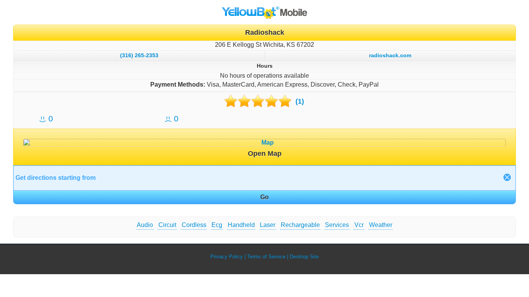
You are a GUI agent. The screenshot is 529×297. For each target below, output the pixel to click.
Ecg (216, 225)
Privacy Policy (226, 256)
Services (337, 225)
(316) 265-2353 (139, 55)
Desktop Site (304, 256)
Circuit (167, 225)
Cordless (194, 225)
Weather (380, 225)
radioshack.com (390, 55)
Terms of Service (266, 256)
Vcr (359, 225)
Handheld (241, 225)
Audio (145, 225)
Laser (267, 225)
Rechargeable (300, 225)
